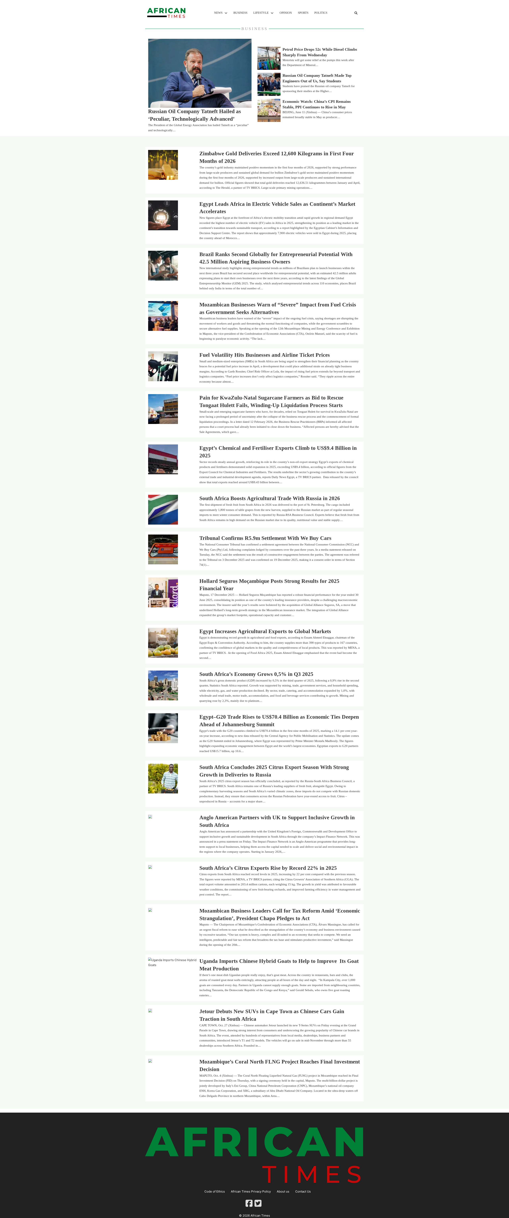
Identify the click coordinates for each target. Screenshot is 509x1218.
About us (283, 1191)
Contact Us (303, 1191)
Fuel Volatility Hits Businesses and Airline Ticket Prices (264, 355)
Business (240, 12)
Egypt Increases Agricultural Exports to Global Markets (265, 631)
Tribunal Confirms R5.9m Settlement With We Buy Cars (265, 538)
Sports (303, 12)
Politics (320, 12)
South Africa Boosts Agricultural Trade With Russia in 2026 (269, 498)
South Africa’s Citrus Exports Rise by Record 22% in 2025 (268, 868)
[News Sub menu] (225, 13)
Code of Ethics (214, 1191)
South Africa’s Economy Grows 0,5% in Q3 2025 (256, 674)
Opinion (286, 12)
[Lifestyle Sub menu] (272, 13)
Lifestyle (261, 12)
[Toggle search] (356, 13)
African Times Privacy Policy (251, 1191)
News (218, 12)
